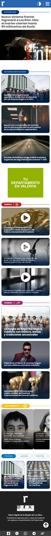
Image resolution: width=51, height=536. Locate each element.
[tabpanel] (25, 474)
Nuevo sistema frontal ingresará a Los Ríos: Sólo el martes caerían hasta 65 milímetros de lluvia (19, 22)
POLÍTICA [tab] (40, 456)
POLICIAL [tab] (9, 456)
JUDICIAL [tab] (24, 456)
